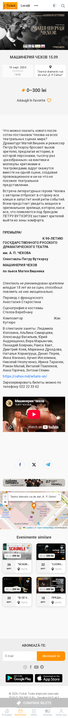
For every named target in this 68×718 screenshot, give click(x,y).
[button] (34, 507)
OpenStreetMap (45, 527)
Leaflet (29, 527)
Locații (25, 5)
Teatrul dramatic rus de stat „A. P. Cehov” (50, 73)
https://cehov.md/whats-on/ (25, 376)
